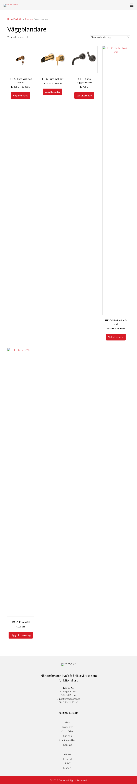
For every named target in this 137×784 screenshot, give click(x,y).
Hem (9, 19)
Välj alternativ (20, 95)
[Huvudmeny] (132, 5)
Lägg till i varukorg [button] (21, 635)
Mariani (67, 767)
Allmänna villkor (67, 740)
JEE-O (67, 763)
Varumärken (67, 731)
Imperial (67, 758)
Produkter (18, 19)
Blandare (28, 19)
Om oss (67, 735)
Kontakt (67, 744)
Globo (67, 754)
